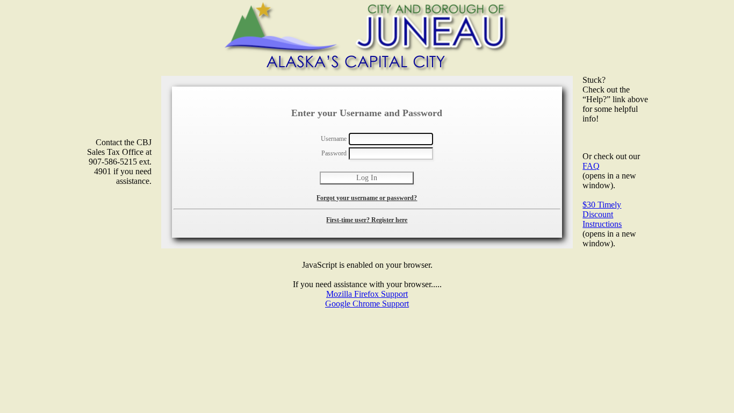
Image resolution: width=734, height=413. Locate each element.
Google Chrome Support (367, 303)
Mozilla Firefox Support (367, 293)
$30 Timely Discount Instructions (602, 214)
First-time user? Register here (366, 220)
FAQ (591, 165)
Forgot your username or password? (366, 198)
